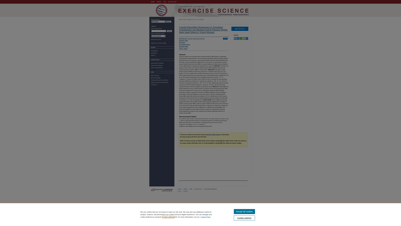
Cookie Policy (205, 217)
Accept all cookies (244, 211)
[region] (200, 214)
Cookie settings (168, 217)
